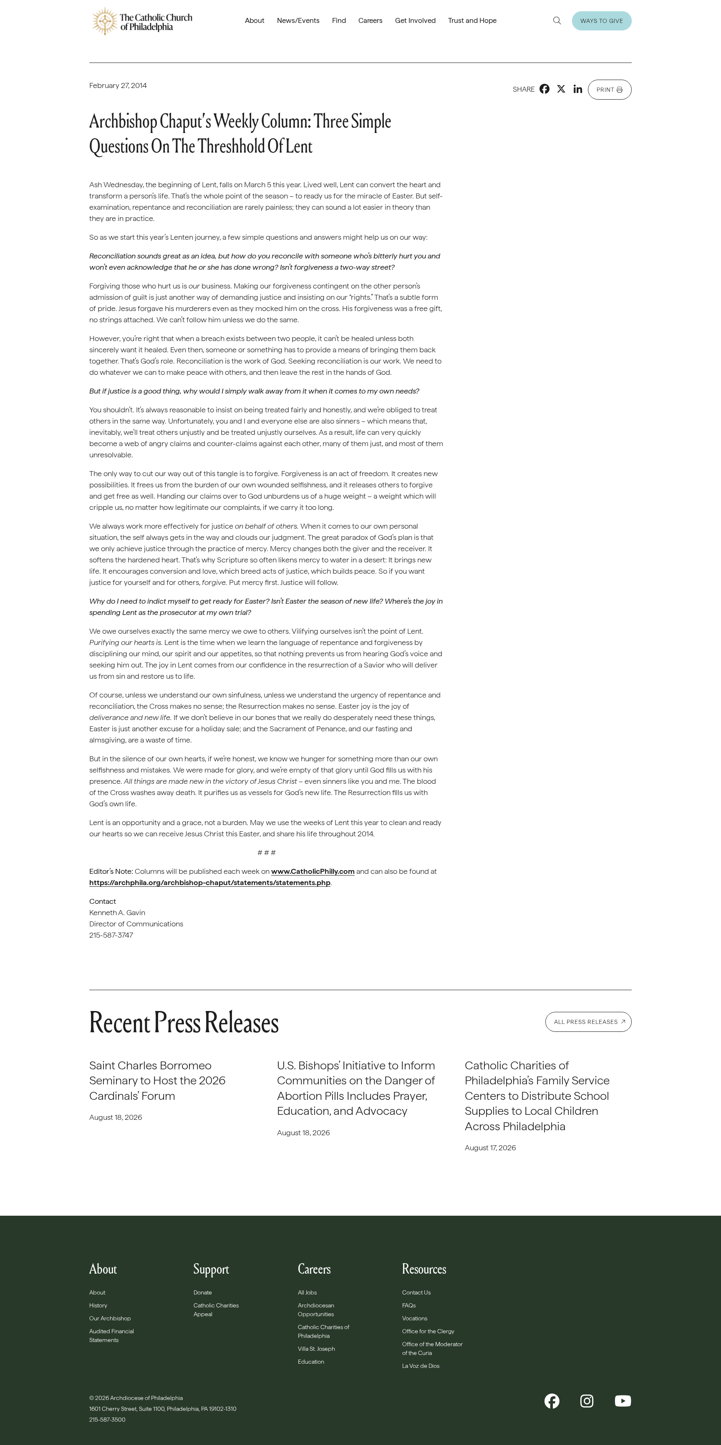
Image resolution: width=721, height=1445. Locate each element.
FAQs (409, 1305)
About (255, 20)
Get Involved (415, 20)
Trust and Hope (472, 20)
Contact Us (416, 1292)
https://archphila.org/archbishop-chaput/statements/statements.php (209, 882)
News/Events (298, 20)
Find (339, 20)
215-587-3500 (108, 1419)
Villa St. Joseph (316, 1348)
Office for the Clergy (428, 1331)
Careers (370, 20)
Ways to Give (601, 21)
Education (311, 1361)
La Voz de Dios (420, 1365)
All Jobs (307, 1292)
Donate (203, 1292)
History (98, 1305)
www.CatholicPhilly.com (313, 871)
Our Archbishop (110, 1318)
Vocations (414, 1318)
